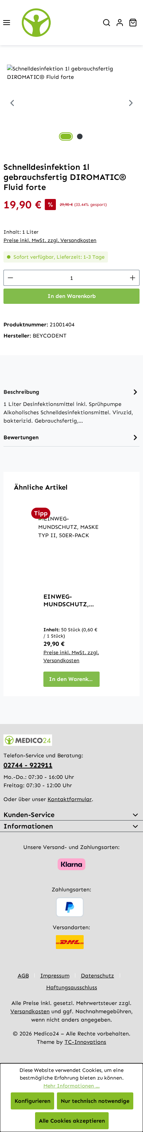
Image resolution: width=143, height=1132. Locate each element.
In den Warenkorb (72, 296)
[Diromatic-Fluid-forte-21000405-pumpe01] (71, 104)
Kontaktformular (70, 799)
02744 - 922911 (27, 765)
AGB (23, 975)
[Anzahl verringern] (10, 278)
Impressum (54, 975)
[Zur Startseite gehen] (56, 22)
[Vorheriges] (12, 103)
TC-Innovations (85, 1042)
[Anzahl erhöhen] (133, 278)
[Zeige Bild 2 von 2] (80, 136)
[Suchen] (106, 22)
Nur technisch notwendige (95, 1101)
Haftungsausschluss (71, 987)
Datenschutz (97, 975)
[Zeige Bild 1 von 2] (66, 136)
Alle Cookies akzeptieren (72, 1120)
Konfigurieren (32, 1101)
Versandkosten (30, 1011)
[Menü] (6, 22)
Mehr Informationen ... (71, 1086)
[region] (71, 104)
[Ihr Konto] (119, 22)
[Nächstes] (131, 103)
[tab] (71, 405)
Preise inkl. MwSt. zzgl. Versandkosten (49, 240)
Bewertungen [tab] (21, 437)
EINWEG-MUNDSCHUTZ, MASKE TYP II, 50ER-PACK (66, 600)
